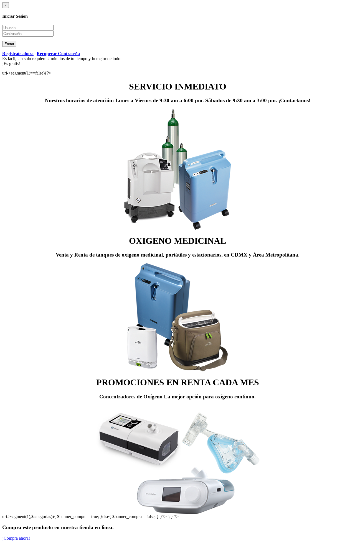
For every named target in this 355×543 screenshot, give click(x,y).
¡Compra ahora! (16, 538)
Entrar (9, 44)
